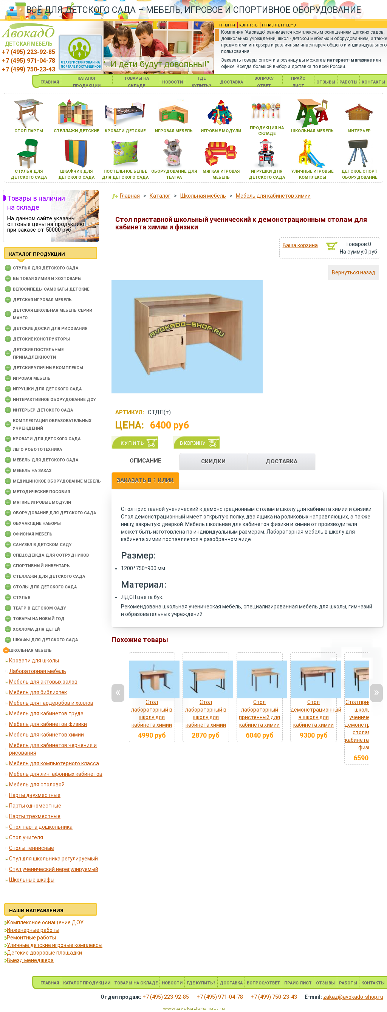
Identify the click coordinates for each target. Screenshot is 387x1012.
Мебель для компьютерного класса (54, 763)
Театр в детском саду (39, 608)
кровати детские (125, 130)
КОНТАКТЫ (373, 82)
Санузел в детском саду (42, 544)
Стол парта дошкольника (41, 827)
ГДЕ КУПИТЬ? (201, 983)
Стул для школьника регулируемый (53, 859)
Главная (130, 196)
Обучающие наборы (37, 523)
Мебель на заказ (32, 470)
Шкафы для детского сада (45, 640)
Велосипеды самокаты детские (51, 289)
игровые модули (221, 130)
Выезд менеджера (30, 960)
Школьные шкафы (31, 880)
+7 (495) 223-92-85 (28, 52)
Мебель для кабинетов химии (46, 735)
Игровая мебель (32, 378)
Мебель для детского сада (45, 460)
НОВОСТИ (172, 82)
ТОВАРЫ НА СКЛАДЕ (136, 983)
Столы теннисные (31, 848)
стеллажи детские (76, 130)
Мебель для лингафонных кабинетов (55, 774)
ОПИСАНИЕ (145, 460)
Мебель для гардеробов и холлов (51, 703)
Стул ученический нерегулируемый (53, 869)
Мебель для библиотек (38, 692)
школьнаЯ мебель (312, 130)
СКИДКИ (213, 461)
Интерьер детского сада (43, 410)
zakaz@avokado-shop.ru (353, 997)
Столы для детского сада (45, 587)
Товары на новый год (39, 618)
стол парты (28, 130)
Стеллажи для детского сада (49, 576)
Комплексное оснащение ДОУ (45, 922)
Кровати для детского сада (46, 438)
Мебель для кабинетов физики (48, 724)
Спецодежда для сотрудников (51, 555)
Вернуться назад (353, 272)
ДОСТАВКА (231, 82)
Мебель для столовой (37, 784)
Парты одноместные (35, 806)
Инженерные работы (33, 930)
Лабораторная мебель (37, 671)
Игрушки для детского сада (47, 389)
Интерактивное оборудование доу (54, 399)
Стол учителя (26, 837)
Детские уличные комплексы (48, 367)
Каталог (160, 196)
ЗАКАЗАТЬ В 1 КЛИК (145, 480)
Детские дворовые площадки (44, 953)
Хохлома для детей (36, 629)
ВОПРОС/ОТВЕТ (263, 983)
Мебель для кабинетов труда (46, 713)
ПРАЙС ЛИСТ (298, 983)
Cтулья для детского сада (45, 268)
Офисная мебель (33, 534)
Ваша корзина (300, 245)
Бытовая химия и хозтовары (47, 278)
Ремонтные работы (31, 938)
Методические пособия (41, 491)
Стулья (21, 597)
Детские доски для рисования (50, 328)
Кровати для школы (34, 661)
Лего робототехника (37, 449)
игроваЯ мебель (174, 130)
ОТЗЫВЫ (325, 82)
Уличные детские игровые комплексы (54, 945)
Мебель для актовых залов (43, 682)
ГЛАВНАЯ (49, 82)
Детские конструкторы (41, 339)
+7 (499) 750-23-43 (28, 69)
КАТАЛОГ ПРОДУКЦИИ (86, 983)
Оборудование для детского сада (54, 513)
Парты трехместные (34, 816)
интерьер (359, 130)
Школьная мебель (30, 650)
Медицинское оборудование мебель (57, 481)
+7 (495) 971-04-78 (28, 60)
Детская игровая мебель (42, 299)
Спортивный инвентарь (41, 565)
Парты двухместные (34, 795)
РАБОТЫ (348, 82)
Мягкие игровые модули (42, 502)
